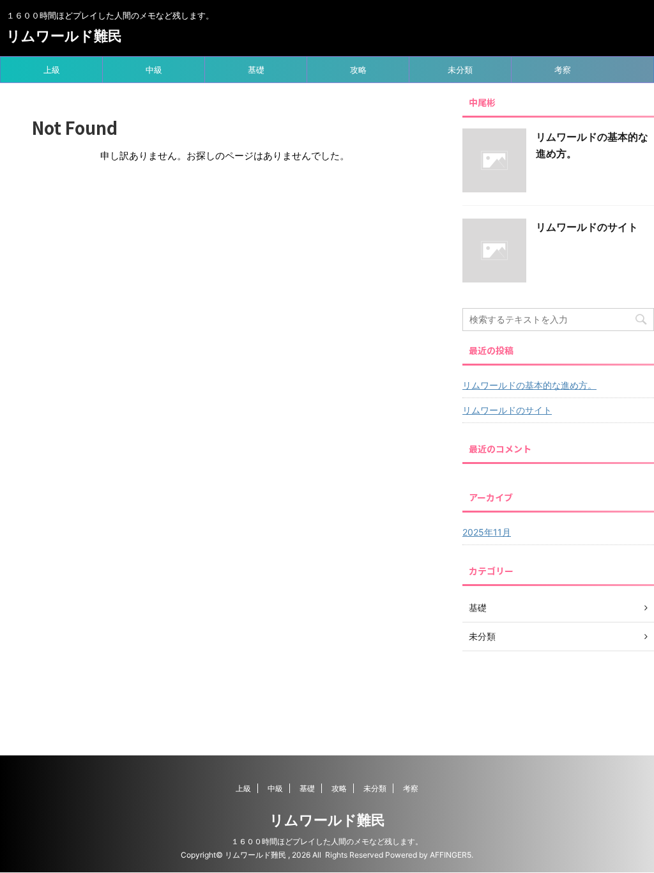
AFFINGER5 (450, 855)
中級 (154, 70)
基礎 (256, 70)
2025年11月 (486, 532)
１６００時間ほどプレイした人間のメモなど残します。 (327, 841)
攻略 (358, 70)
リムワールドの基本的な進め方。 (529, 385)
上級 (51, 70)
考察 (562, 70)
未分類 (460, 70)
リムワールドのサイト (587, 226)
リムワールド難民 (64, 35)
